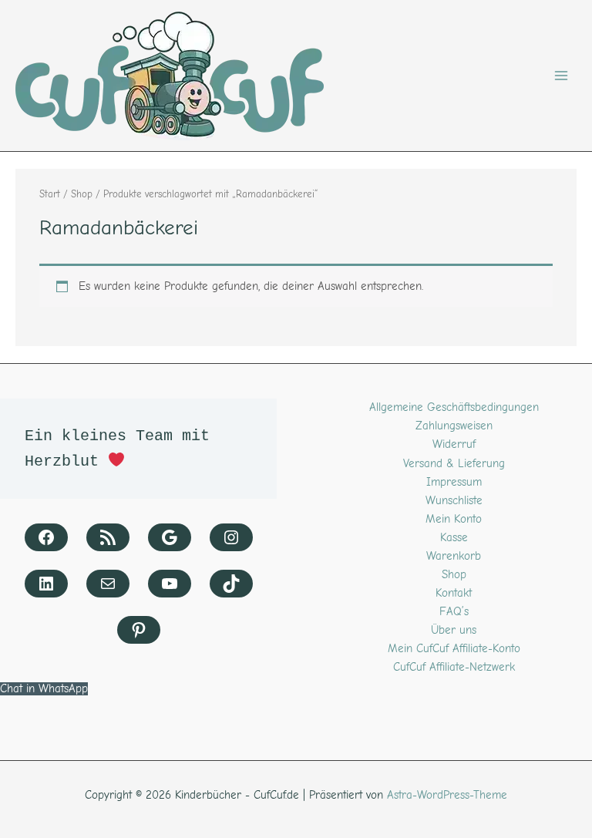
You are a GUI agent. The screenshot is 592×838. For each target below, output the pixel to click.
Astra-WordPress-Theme (447, 795)
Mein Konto (454, 519)
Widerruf (454, 444)
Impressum (454, 482)
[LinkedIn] (46, 583)
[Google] (169, 537)
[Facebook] (46, 537)
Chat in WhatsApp (44, 688)
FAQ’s (454, 611)
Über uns (453, 630)
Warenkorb (453, 556)
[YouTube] (169, 583)
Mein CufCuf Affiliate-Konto (454, 648)
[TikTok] (231, 583)
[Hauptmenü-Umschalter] (561, 75)
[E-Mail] (108, 583)
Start (49, 194)
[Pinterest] (138, 630)
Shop (81, 194)
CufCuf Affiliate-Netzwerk (454, 667)
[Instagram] (231, 537)
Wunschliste (454, 500)
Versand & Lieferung (454, 463)
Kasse (454, 537)
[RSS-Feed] (108, 537)
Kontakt (454, 593)
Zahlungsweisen (454, 425)
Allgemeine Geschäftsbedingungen (454, 407)
